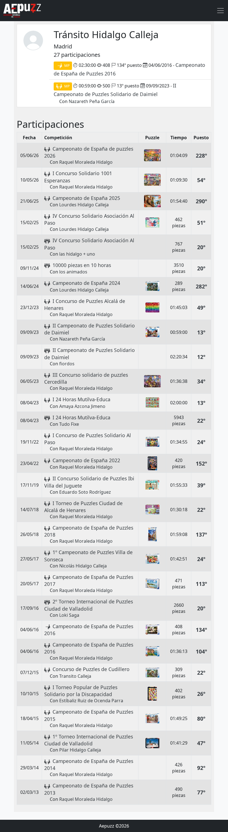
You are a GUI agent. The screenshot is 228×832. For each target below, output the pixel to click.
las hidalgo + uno (77, 254)
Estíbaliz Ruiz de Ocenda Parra (91, 701)
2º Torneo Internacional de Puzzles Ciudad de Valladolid (88, 605)
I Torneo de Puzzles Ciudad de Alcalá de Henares (83, 506)
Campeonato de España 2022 (86, 460)
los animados (73, 272)
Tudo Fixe (69, 424)
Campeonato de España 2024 (86, 283)
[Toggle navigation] (220, 10)
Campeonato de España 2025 (86, 198)
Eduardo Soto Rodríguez (85, 492)
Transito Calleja (75, 676)
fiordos (67, 364)
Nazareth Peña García (92, 101)
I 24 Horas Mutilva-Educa (81, 399)
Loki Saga (69, 615)
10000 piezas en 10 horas (82, 265)
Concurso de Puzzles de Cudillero (91, 669)
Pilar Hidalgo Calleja (80, 750)
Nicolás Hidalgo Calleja (83, 566)
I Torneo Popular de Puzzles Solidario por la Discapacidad (80, 691)
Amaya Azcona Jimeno (82, 406)
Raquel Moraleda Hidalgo (86, 162)
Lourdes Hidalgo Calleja (84, 205)
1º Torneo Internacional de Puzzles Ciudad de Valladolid (88, 740)
